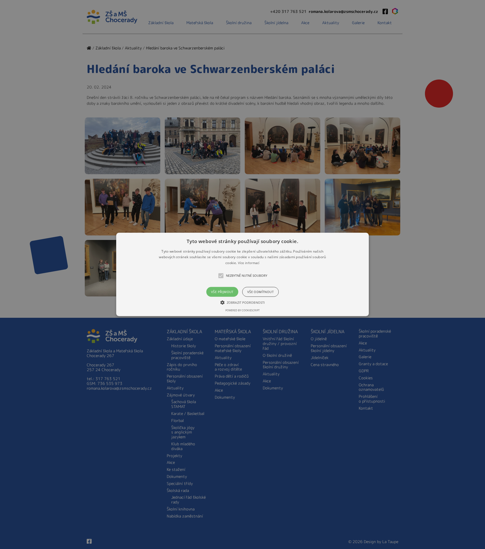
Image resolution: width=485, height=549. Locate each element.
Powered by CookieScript (242, 310)
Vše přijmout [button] (222, 292)
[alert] (242, 274)
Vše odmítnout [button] (260, 292)
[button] (242, 274)
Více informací (249, 263)
